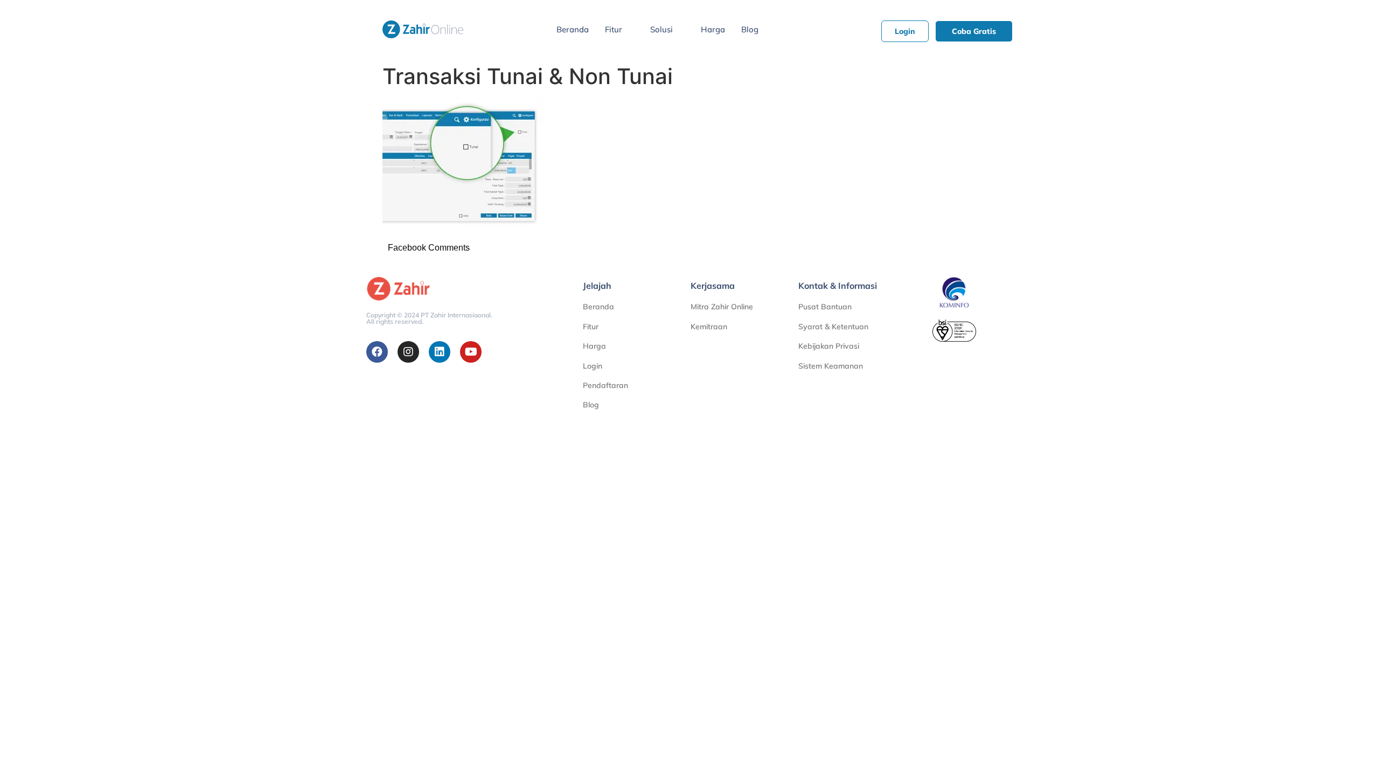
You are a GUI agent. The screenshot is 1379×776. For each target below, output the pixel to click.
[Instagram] (408, 352)
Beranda (572, 29)
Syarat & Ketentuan (833, 326)
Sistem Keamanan (830, 366)
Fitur (613, 29)
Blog (749, 29)
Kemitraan (709, 326)
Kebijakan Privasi (828, 346)
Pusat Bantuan (825, 306)
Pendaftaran (605, 385)
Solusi (661, 29)
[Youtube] (471, 352)
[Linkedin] (439, 352)
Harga (713, 29)
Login (592, 366)
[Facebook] (377, 352)
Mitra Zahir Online (722, 306)
